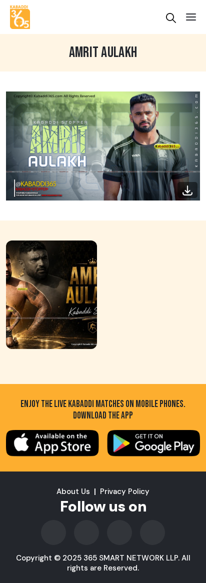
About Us (73, 491)
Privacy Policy (125, 491)
